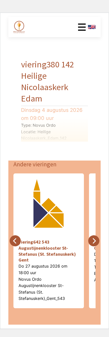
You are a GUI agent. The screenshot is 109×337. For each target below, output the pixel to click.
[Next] (93, 240)
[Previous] (15, 240)
